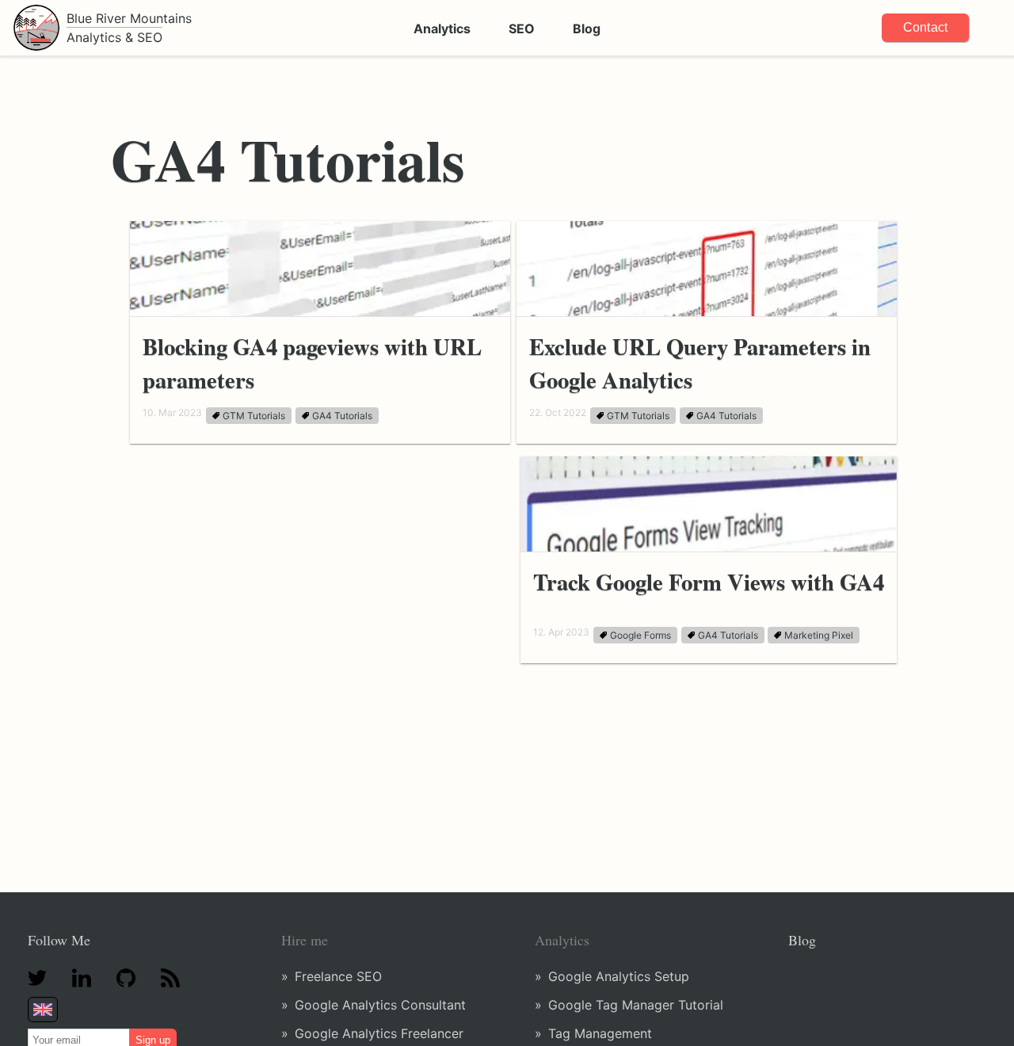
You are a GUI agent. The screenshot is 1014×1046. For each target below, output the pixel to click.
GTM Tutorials (254, 416)
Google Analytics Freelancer (379, 1033)
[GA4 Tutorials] (97, 133)
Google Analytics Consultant (380, 1005)
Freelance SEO (338, 976)
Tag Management (600, 1033)
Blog (586, 28)
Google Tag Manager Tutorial (635, 1005)
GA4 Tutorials (342, 416)
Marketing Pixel (818, 635)
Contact (925, 27)
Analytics (442, 28)
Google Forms (640, 635)
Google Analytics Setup (618, 976)
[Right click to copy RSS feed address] (170, 979)
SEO (522, 28)
